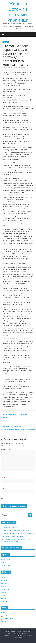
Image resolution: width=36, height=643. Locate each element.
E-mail (3, 489)
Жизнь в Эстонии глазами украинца (18, 12)
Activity (3, 577)
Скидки (3, 595)
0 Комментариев (23, 68)
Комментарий (6, 449)
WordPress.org (5, 622)
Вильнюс (4, 580)
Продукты (4, 592)
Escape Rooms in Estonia (9, 527)
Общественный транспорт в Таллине (14, 416)
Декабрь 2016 (5, 559)
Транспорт (4, 598)
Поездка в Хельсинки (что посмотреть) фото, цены (18, 533)
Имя (3, 477)
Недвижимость (6, 589)
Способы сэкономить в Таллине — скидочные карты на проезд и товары (18, 429)
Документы (4, 583)
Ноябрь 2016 (5, 562)
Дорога (5, 42)
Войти (3, 612)
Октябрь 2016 (5, 566)
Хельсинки (4, 601)
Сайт (2, 498)
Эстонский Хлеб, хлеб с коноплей (12, 536)
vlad (14, 68)
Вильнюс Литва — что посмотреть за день (15, 530)
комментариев (7, 618)
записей (5, 615)
